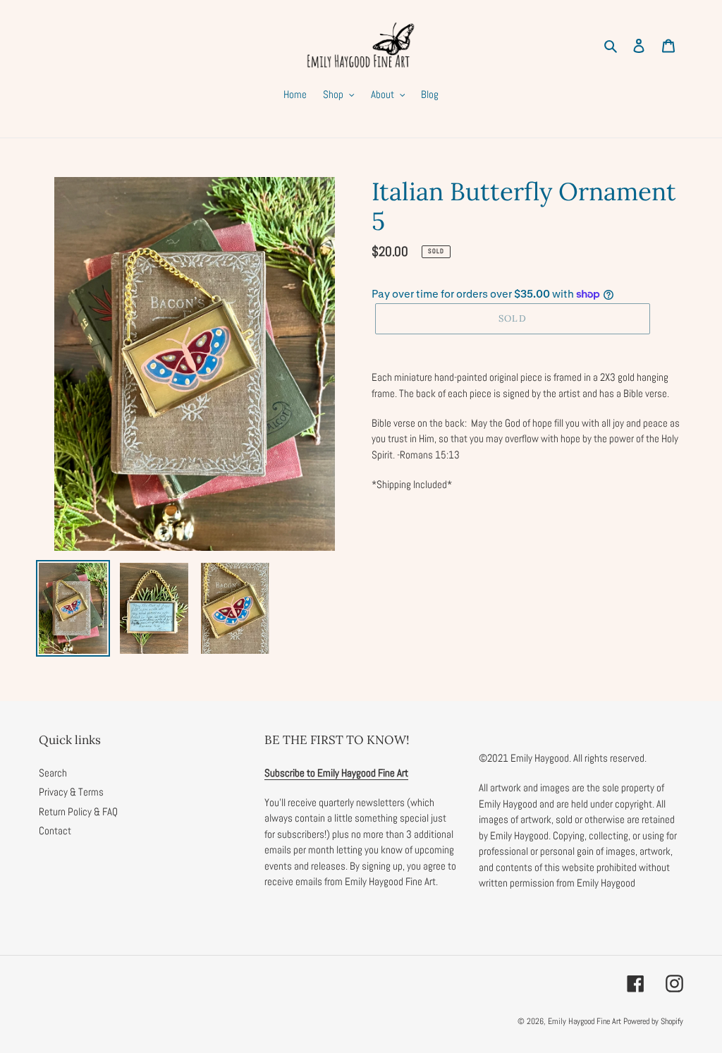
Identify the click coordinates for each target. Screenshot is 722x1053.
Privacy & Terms (71, 791)
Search (53, 772)
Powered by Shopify (653, 1021)
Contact (55, 830)
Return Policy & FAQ (78, 811)
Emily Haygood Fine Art (584, 1021)
